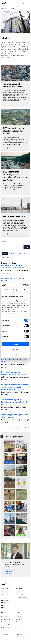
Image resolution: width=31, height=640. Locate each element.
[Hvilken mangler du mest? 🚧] (21, 482)
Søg (26, 247)
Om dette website (21, 616)
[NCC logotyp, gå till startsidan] (4, 3)
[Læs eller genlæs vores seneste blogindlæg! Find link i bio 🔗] (9, 506)
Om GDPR (19, 619)
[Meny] (28, 3)
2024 (19, 253)
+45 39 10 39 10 (5, 592)
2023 (23, 253)
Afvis (15, 354)
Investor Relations (6, 619)
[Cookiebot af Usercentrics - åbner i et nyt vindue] (22, 285)
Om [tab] (25, 290)
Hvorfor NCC (19, 595)
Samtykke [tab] (6, 290)
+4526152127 (8, 571)
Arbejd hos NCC (5, 625)
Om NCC (7, 8)
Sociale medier (20, 622)
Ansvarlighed (5, 616)
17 (21, 427)
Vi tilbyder (19, 592)
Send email (7, 573)
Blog (17, 625)
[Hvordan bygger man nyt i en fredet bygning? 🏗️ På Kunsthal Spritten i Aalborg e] (9, 518)
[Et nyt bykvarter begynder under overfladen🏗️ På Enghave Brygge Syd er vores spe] (21, 518)
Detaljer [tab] (15, 290)
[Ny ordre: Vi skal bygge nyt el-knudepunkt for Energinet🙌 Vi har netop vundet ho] (9, 470)
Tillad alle (15, 344)
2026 (10, 253)
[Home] (2, 8)
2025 (14, 253)
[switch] (26, 325)
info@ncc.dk (4, 595)
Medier (3, 622)
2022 (3, 257)
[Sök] (22, 3)
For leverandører (5, 627)
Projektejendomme (21, 597)
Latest (5, 253)
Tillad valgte (15, 349)
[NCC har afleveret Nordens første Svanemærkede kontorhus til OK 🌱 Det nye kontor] (21, 446)
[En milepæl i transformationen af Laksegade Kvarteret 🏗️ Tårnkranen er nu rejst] (9, 530)
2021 (8, 257)
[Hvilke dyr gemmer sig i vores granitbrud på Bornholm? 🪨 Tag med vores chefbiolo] (21, 494)
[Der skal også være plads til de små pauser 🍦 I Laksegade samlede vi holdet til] (21, 458)
